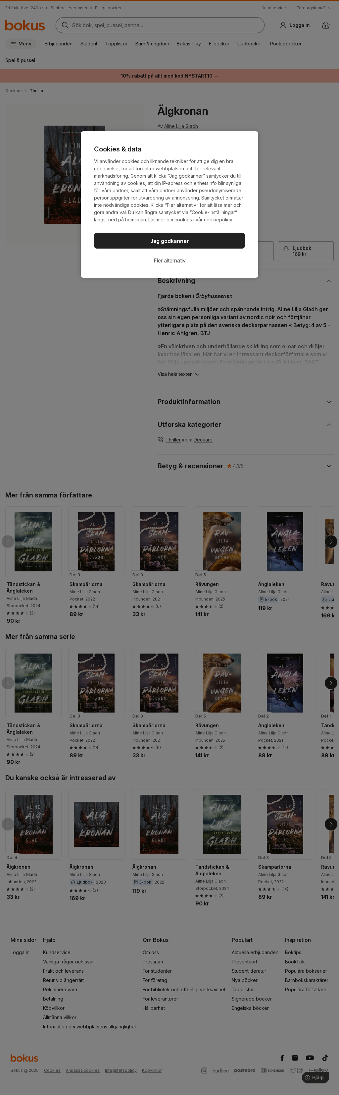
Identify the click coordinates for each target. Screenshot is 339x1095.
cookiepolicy (218, 219)
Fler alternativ (170, 260)
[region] (169, 204)
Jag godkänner (169, 241)
